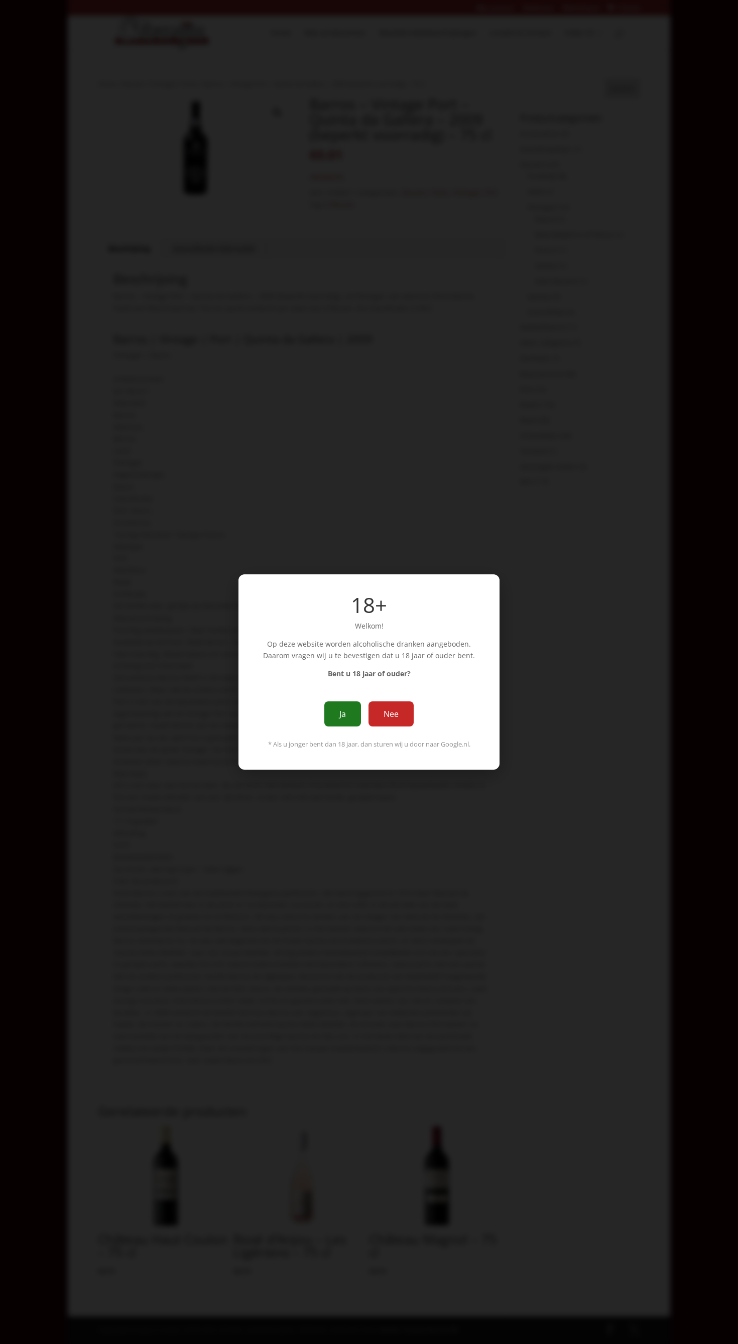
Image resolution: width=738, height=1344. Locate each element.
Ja (342, 713)
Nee (391, 713)
